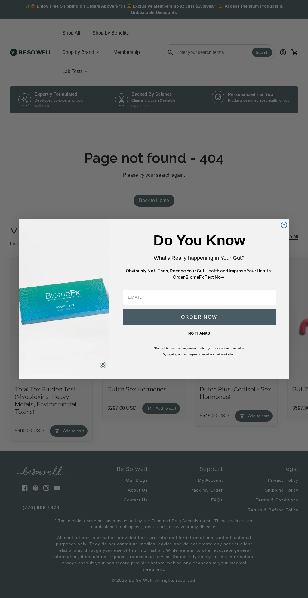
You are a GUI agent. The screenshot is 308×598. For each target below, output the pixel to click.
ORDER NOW (199, 317)
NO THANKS (199, 333)
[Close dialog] (284, 225)
